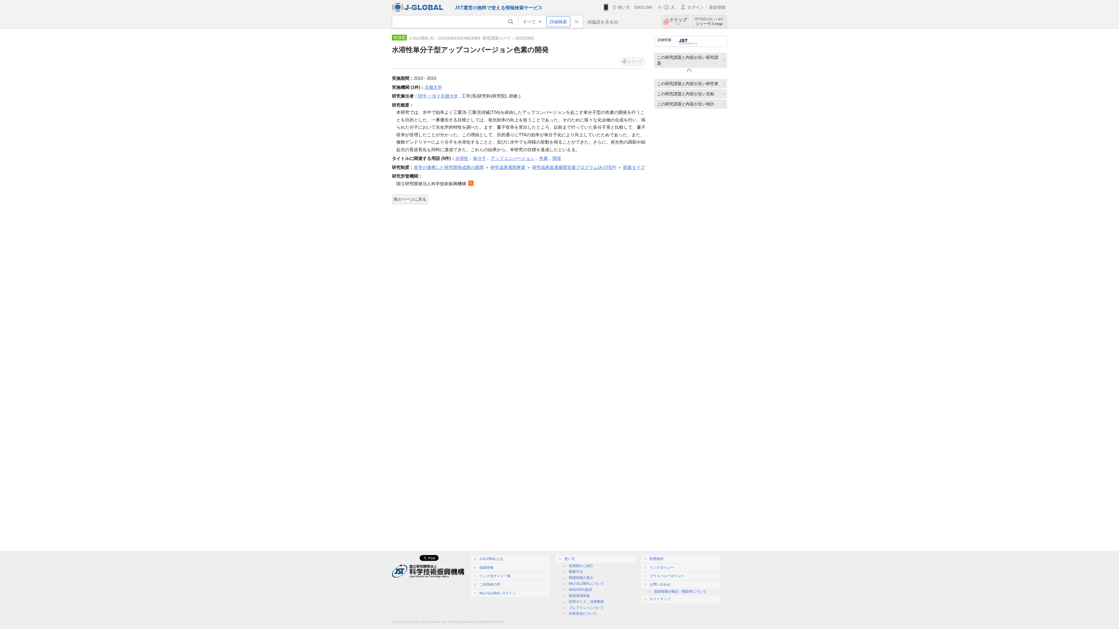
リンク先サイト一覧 (495, 576)
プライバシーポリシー (667, 576)
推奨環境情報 (579, 596)
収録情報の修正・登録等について (680, 591)
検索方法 (576, 572)
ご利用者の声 (489, 584)
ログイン (695, 7)
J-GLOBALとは (491, 559)
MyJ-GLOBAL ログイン (497, 593)
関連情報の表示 (581, 578)
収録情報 (486, 568)
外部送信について (583, 614)
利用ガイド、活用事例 (586, 602)
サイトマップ (660, 599)
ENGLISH (643, 7)
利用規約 (657, 559)
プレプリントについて (586, 608)
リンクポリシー (662, 568)
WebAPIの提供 (580, 590)
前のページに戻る (410, 199)
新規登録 (717, 7)
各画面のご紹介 (581, 566)
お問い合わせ (660, 584)
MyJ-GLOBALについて (586, 584)
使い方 (624, 7)
